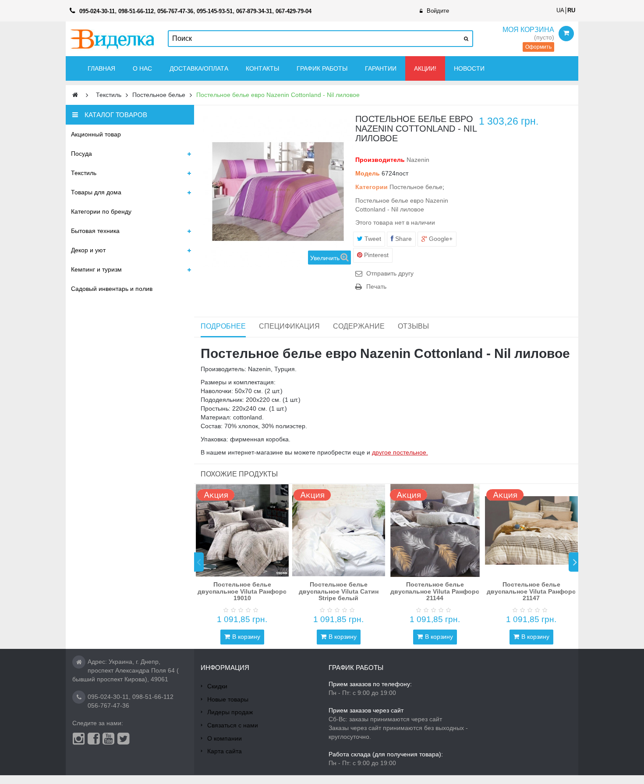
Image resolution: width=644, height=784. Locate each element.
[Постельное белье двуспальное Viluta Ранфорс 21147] (531, 530)
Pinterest (375, 254)
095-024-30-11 (108, 696)
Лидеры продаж (230, 712)
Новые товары (227, 699)
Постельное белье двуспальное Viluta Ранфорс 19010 (242, 591)
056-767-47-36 (108, 705)
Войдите (438, 10)
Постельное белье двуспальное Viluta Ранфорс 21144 (434, 591)
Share (402, 238)
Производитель (380, 159)
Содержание (359, 326)
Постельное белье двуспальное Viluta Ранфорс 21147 (531, 591)
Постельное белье (415, 186)
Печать (376, 286)
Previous (199, 562)
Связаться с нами (232, 725)
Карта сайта (224, 751)
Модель (367, 173)
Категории (371, 186)
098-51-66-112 (152, 696)
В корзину (246, 636)
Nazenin (418, 159)
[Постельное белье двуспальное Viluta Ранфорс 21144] (435, 530)
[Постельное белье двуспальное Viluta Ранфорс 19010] (242, 530)
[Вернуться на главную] (75, 95)
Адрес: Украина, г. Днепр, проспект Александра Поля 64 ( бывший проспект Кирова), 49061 (125, 670)
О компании (224, 738)
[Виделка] (112, 38)
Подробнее (223, 326)
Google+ (440, 238)
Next (573, 562)
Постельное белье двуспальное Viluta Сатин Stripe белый (339, 591)
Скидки (217, 686)
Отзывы (413, 326)
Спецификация (289, 326)
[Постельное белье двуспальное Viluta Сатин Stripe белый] (338, 530)
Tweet (372, 238)
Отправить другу (390, 273)
